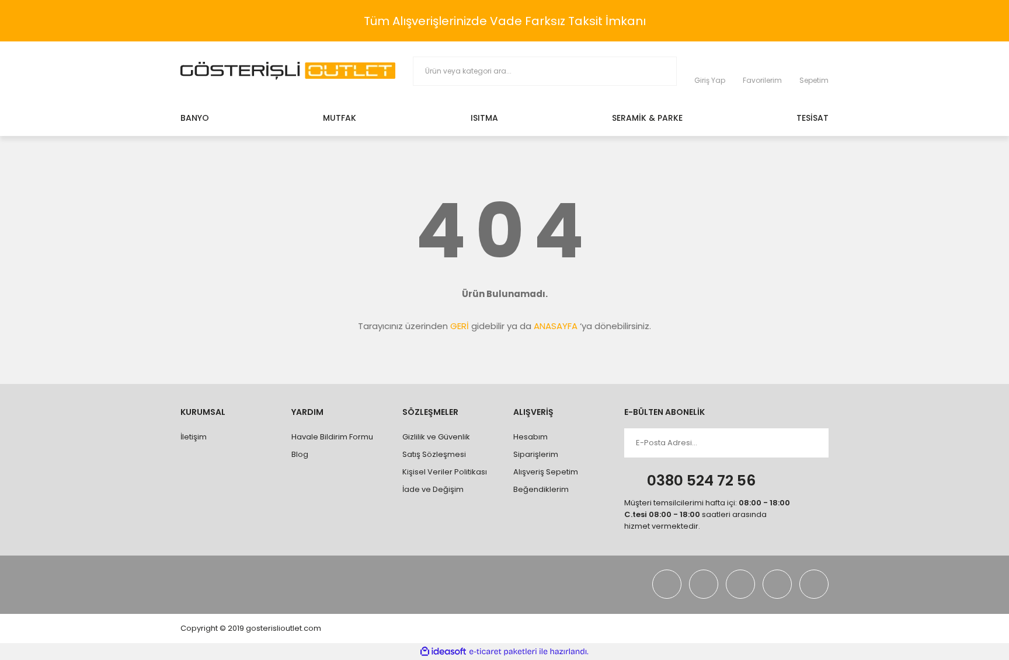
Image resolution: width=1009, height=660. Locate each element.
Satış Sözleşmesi (434, 454)
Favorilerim (762, 80)
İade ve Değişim (433, 489)
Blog (299, 454)
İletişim (193, 436)
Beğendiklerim (541, 489)
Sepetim (814, 80)
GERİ (459, 326)
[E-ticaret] (503, 652)
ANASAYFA (555, 326)
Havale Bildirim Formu (332, 436)
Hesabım (530, 436)
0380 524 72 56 (701, 480)
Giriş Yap (709, 80)
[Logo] (287, 71)
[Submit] (808, 443)
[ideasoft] (443, 651)
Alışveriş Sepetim (545, 471)
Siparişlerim (535, 454)
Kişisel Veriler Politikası (444, 471)
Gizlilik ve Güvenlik (436, 436)
